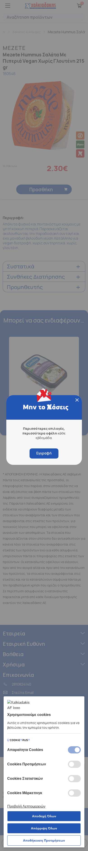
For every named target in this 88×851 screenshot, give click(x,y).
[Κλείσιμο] (77, 400)
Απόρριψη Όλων (44, 828)
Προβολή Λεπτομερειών (26, 806)
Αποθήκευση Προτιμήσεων (44, 840)
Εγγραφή (44, 453)
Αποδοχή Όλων (44, 816)
